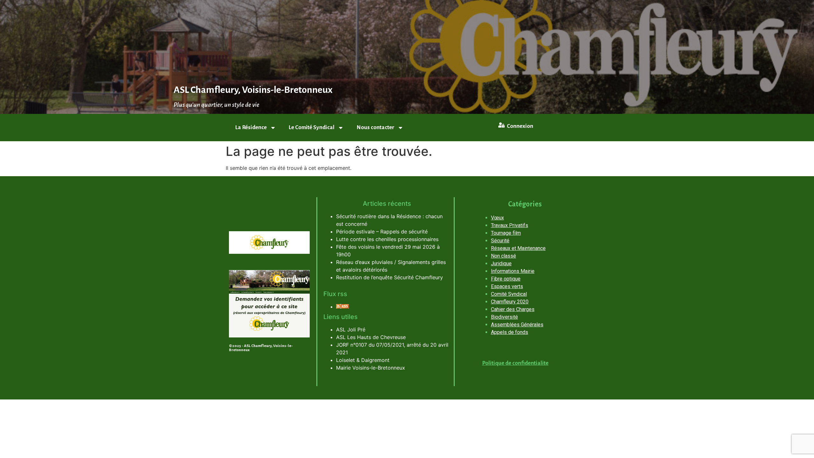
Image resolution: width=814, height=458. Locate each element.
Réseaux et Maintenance (518, 248)
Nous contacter (375, 127)
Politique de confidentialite (515, 363)
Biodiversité (504, 317)
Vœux (497, 218)
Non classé (503, 256)
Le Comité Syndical (312, 127)
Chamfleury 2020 (509, 302)
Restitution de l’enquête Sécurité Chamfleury (389, 277)
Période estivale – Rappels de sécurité (382, 231)
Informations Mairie (513, 271)
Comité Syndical (509, 294)
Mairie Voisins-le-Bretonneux (370, 367)
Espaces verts (507, 286)
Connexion (520, 126)
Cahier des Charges (513, 309)
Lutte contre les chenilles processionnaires (387, 239)
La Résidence (251, 127)
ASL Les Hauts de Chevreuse (371, 337)
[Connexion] (501, 125)
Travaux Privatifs (509, 225)
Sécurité (500, 241)
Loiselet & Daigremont (363, 360)
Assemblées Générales (517, 325)
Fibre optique (506, 279)
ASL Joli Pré (350, 329)
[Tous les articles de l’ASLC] (342, 306)
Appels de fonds (509, 332)
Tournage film (506, 233)
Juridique (501, 263)
